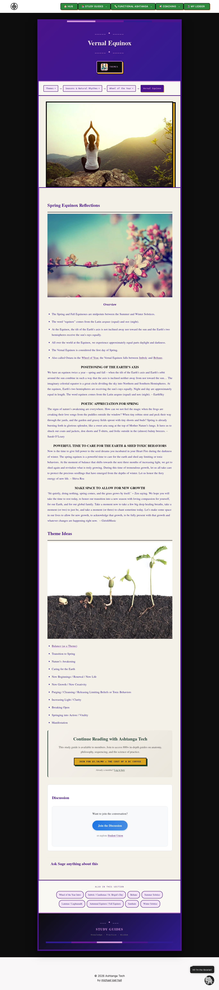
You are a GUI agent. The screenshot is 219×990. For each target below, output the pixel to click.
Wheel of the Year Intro (70, 894)
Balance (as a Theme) (64, 646)
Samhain (132, 903)
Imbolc (143, 358)
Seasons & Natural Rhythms (83, 88)
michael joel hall (111, 980)
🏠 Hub (68, 6)
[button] (209, 980)
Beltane (157, 358)
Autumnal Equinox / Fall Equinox (105, 903)
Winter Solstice (150, 903)
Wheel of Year (90, 358)
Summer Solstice (152, 894)
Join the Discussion (110, 825)
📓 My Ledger (196, 6)
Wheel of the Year (121, 88)
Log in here (119, 769)
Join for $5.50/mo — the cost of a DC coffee (110, 761)
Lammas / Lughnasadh (72, 903)
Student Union (115, 835)
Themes (51, 88)
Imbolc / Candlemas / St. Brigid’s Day (105, 894)
